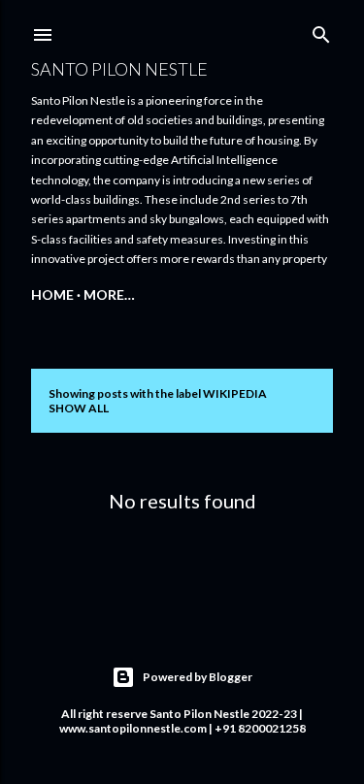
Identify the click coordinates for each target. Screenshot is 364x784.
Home (52, 294)
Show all (79, 408)
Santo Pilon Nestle (119, 69)
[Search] (321, 30)
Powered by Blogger (197, 677)
